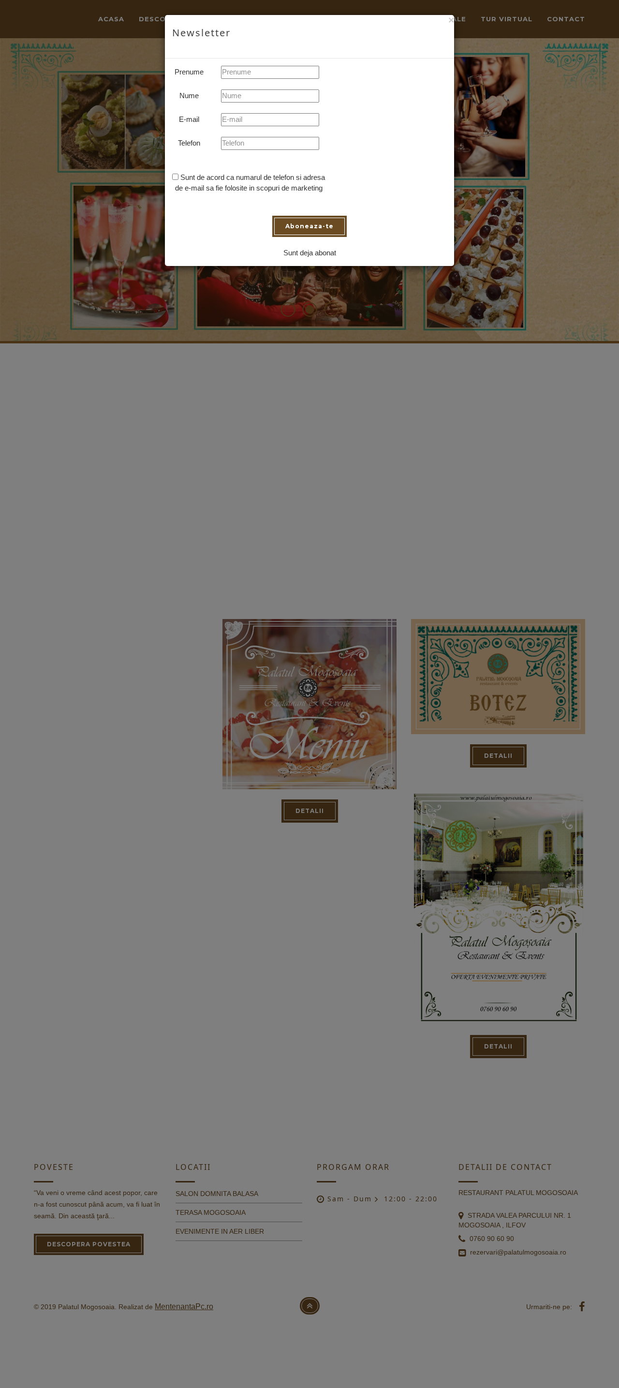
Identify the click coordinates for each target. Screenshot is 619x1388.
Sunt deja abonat (309, 253)
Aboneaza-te (309, 226)
